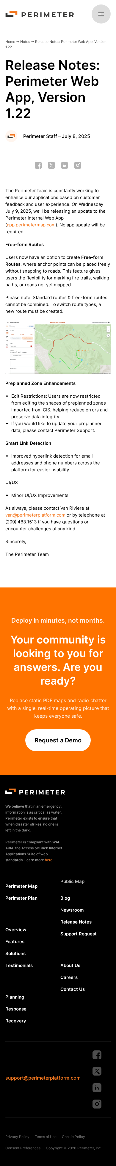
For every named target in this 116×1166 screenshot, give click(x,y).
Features (14, 941)
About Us (70, 965)
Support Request (78, 934)
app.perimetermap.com (31, 225)
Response (15, 1009)
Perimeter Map (21, 886)
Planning (14, 997)
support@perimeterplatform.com (43, 1078)
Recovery (15, 1021)
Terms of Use (46, 1136)
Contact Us (72, 989)
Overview (15, 929)
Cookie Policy (73, 1136)
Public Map (72, 881)
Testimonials (19, 965)
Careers (69, 977)
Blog (65, 898)
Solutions (15, 953)
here (48, 860)
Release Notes (76, 922)
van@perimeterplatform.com (35, 515)
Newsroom (72, 910)
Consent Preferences (22, 1148)
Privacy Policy (17, 1136)
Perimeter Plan (21, 898)
